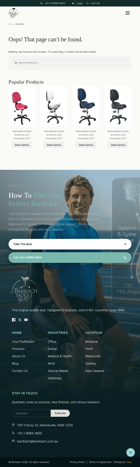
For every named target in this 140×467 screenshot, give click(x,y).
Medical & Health (60, 356)
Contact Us (20, 371)
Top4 (128, 462)
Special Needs (58, 371)
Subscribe (60, 413)
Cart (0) (95, 3)
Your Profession (23, 341)
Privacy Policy (77, 462)
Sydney (90, 363)
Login (79, 3)
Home (11, 24)
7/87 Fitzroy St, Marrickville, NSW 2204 (45, 425)
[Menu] (127, 13)
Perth (89, 349)
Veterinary (55, 378)
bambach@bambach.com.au (37, 441)
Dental (52, 349)
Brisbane (91, 341)
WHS (51, 363)
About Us (18, 356)
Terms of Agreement (100, 462)
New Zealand (94, 371)
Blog (15, 363)
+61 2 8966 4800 (55, 3)
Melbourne (92, 356)
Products (18, 349)
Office (52, 341)
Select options (22, 145)
